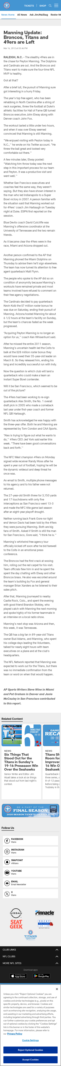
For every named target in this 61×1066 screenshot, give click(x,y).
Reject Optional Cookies (30, 1050)
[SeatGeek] (16, 924)
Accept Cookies (30, 1059)
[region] (30, 1025)
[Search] (50, 5)
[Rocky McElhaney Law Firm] (45, 924)
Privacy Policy (14, 1033)
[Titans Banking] (45, 913)
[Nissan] (16, 913)
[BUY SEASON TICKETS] (31, 811)
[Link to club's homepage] (7, 4)
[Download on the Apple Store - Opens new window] (18, 976)
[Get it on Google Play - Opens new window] (41, 977)
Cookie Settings (30, 1040)
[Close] (57, 989)
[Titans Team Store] (30, 935)
